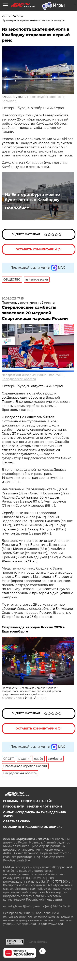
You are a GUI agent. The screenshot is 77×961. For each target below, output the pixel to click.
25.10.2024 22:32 (12, 16)
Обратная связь (16, 821)
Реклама (10, 801)
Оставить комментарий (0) (39, 249)
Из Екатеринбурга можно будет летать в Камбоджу (32, 197)
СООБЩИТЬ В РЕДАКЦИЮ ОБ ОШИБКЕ (32, 827)
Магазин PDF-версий (44, 806)
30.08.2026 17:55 (13, 298)
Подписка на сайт (37, 801)
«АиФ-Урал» (13, 698)
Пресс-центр (13, 806)
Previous (6, 657)
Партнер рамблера (37, 942)
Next (69, 657)
